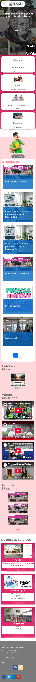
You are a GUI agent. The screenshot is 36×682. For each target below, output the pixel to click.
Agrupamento (18, 67)
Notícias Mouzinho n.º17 (17, 181)
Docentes (18, 123)
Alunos (18, 86)
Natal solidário (12, 338)
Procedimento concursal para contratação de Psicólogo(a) (17, 214)
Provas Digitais (12, 306)
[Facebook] (15, 667)
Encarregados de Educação (18, 105)
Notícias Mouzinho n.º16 (17, 273)
